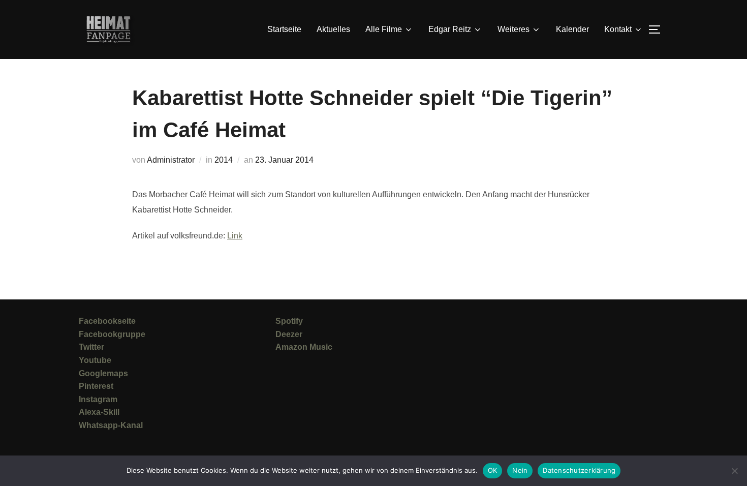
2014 (223, 160)
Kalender (572, 29)
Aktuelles (333, 29)
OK (492, 470)
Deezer (288, 334)
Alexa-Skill (99, 412)
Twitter (91, 347)
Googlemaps (103, 373)
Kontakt (618, 29)
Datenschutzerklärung (579, 470)
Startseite (284, 29)
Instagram (98, 399)
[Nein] (734, 471)
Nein (519, 470)
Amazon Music (303, 347)
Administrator (171, 160)
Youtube (95, 360)
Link (234, 235)
